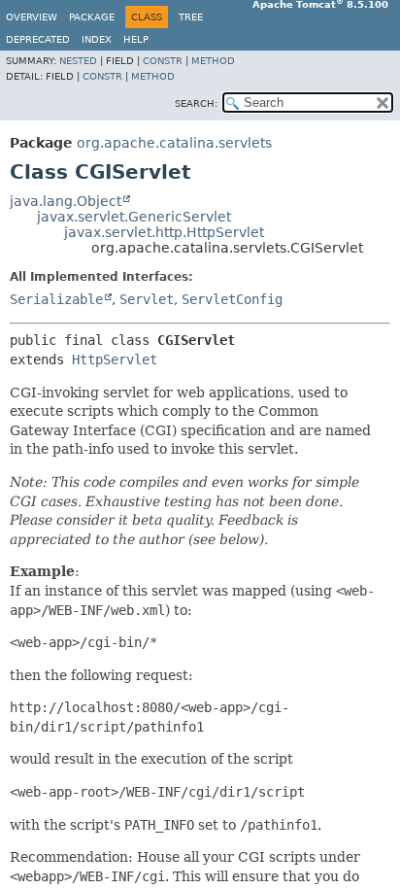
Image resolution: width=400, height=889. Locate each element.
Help (136, 39)
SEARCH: (196, 103)
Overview (31, 17)
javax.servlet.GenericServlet (134, 216)
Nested (78, 60)
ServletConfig (232, 299)
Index (97, 39)
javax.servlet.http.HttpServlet (164, 232)
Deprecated (38, 39)
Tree (191, 17)
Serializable (56, 299)
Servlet (146, 299)
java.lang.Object (65, 201)
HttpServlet (114, 359)
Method (213, 60)
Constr (163, 60)
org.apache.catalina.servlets (174, 143)
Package (92, 17)
